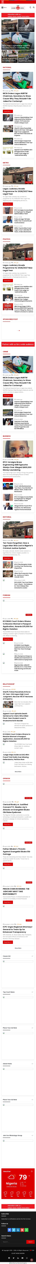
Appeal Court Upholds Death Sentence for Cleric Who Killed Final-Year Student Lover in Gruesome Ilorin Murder (15, 717)
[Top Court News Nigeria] (18, 7)
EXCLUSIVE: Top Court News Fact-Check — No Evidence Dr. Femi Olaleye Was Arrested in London (23, 585)
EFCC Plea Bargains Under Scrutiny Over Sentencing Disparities (23, 566)
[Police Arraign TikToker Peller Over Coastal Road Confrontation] (8, 219)
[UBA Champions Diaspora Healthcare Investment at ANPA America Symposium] (4, 654)
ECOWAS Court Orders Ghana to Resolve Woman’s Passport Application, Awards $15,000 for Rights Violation (18, 625)
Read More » (8, 111)
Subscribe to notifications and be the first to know (16, 1219)
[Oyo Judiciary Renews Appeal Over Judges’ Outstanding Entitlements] (8, 297)
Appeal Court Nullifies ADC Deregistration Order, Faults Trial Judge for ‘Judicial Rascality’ (23, 152)
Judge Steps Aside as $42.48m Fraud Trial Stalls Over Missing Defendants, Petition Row (16, 757)
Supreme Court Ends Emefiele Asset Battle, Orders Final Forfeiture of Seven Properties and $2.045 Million (22, 425)
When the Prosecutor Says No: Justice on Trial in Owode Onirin (23, 575)
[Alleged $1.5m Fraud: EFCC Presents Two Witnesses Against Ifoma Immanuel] (8, 506)
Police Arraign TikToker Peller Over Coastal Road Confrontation (22, 221)
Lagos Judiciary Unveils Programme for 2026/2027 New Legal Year (17, 191)
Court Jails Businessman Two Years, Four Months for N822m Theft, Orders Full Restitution (23, 488)
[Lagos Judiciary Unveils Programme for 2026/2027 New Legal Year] (9, 25)
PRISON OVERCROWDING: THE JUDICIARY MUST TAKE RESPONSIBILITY (16, 891)
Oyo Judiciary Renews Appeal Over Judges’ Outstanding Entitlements (23, 299)
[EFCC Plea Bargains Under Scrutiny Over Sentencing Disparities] (8, 564)
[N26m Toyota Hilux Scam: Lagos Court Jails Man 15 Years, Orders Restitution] (8, 228)
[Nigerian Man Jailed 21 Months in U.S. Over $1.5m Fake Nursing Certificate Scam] (4, 663)
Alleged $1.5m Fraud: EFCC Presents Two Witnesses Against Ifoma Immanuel (23, 507)
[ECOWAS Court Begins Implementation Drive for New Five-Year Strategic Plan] (4, 643)
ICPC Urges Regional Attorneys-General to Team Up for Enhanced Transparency (18, 929)
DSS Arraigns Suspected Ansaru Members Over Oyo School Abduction (23, 142)
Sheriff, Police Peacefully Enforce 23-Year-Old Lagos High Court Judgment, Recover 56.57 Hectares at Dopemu (23, 131)
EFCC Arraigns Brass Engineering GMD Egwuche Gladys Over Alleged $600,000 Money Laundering (17, 466)
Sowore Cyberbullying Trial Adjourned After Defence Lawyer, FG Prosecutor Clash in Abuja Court (23, 120)
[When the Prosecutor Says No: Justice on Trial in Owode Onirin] (8, 573)
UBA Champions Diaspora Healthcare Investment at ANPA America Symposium (23, 658)
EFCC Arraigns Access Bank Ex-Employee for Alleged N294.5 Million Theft (23, 212)
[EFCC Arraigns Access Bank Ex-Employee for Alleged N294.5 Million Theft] (8, 210)
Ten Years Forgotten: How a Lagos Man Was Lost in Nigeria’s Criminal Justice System (18, 545)
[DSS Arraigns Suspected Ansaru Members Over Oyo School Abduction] (26, 56)
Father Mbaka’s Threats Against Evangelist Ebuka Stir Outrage (16, 851)
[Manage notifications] (31, 1259)
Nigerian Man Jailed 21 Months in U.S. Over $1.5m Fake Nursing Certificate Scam (22, 667)
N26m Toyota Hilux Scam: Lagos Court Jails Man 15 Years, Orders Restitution (23, 230)
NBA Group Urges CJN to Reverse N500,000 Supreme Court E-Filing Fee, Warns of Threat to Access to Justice (23, 309)
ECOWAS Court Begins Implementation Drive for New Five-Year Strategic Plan (23, 648)
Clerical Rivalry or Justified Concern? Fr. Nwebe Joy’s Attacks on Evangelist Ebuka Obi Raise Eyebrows (16, 808)
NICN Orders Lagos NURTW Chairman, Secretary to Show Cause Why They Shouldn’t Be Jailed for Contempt (16, 48)
